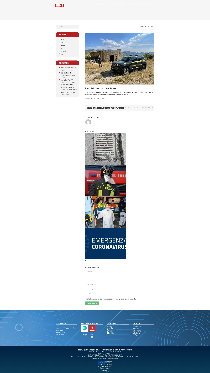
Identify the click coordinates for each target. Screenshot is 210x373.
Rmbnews (88, 98)
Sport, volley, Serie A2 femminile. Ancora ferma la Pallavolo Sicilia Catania (68, 82)
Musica (62, 42)
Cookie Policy (105, 370)
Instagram (111, 326)
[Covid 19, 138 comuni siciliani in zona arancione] (105, 229)
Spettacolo (63, 51)
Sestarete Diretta (137, 326)
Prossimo (150, 26)
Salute (62, 48)
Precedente (143, 26)
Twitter (111, 331)
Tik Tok (110, 328)
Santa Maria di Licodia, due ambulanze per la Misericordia (69, 88)
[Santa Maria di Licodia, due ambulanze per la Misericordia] (105, 197)
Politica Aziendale (105, 368)
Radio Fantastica (137, 331)
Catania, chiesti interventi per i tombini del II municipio (69, 68)
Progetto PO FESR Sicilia (105, 366)
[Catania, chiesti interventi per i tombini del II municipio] (105, 134)
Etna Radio (135, 335)
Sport (62, 54)
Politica (63, 45)
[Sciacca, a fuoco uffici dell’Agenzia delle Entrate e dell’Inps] (105, 166)
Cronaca (98, 98)
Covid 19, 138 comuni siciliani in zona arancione (69, 93)
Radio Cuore (136, 328)
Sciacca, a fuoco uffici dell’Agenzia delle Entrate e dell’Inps (68, 75)
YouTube (111, 333)
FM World (84, 334)
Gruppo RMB (92, 335)
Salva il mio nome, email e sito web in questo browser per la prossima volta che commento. (111, 299)
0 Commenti (102, 98)
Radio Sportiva (136, 333)
